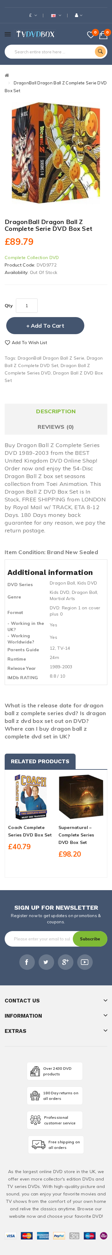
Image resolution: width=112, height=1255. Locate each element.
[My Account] (79, 15)
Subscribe (90, 938)
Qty (9, 305)
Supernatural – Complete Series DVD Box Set (76, 835)
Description (56, 411)
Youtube (85, 962)
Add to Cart (47, 325)
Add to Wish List (29, 342)
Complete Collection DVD (32, 257)
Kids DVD (87, 583)
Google (65, 962)
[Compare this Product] (41, 814)
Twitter (46, 962)
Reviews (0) (56, 426)
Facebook (27, 962)
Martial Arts (62, 598)
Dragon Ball (62, 583)
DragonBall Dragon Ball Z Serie (51, 358)
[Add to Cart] (20, 814)
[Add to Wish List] (30, 814)
